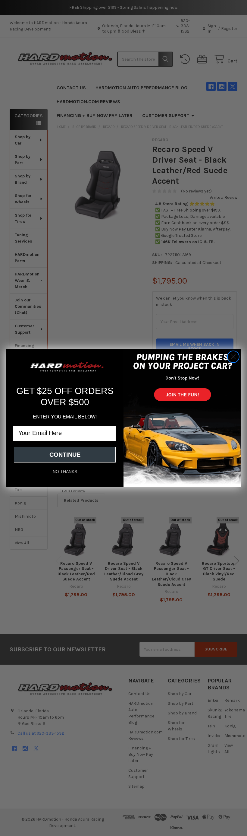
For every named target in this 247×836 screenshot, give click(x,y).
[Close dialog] (233, 356)
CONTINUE (64, 454)
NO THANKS (65, 471)
